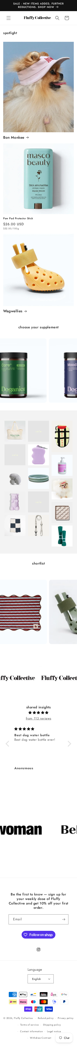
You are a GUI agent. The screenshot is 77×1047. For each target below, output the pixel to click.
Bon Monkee (13, 137)
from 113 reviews (38, 718)
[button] (8, 18)
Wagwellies (12, 311)
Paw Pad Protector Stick (18, 218)
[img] (38, 713)
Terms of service (29, 1024)
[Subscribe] (63, 919)
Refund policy (45, 1018)
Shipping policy (52, 1024)
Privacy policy (66, 1018)
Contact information (31, 1031)
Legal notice (54, 1031)
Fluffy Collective (23, 1018)
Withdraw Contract (40, 1037)
